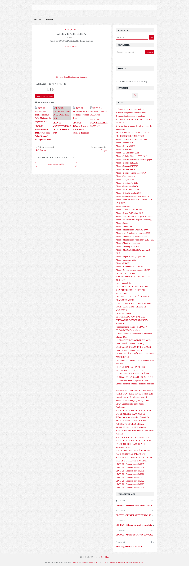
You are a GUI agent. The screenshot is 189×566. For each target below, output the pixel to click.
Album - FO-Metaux (124, 206)
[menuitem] (38, 20)
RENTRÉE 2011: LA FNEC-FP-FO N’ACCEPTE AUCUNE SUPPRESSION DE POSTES (135, 430)
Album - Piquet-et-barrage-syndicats (130, 256)
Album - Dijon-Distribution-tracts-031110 (132, 196)
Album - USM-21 (123, 263)
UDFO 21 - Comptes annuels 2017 (130, 464)
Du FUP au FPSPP (123, 313)
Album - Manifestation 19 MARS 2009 (132, 230)
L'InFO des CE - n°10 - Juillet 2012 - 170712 (134, 377)
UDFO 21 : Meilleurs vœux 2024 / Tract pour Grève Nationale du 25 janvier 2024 (151, 505)
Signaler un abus (93, 562)
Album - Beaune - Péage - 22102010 (131, 173)
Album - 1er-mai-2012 (125, 143)
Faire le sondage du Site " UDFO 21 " (131, 327)
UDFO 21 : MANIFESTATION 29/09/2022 (134, 535)
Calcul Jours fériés (123, 283)
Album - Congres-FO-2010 (127, 183)
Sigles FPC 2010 (122, 447)
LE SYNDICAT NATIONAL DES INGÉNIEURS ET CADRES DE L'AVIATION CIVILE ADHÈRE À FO (132, 370)
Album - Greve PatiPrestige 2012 (129, 213)
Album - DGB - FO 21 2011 (127, 189)
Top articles (74, 562)
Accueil (38, 20)
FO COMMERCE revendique (128, 330)
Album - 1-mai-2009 (124, 149)
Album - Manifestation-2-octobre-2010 (131, 236)
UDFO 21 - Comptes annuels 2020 (130, 474)
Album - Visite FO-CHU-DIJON (129, 266)
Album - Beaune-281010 (126, 169)
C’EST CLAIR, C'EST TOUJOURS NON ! (134, 303)
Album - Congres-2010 (125, 176)
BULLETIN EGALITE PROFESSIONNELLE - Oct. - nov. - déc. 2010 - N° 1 (133, 276)
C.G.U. (104, 562)
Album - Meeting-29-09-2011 (128, 246)
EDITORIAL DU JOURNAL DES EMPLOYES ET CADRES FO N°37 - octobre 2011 (132, 320)
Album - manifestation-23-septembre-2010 (133, 233)
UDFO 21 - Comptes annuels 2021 (130, 477)
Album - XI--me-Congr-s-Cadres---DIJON (133, 270)
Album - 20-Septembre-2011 (127, 153)
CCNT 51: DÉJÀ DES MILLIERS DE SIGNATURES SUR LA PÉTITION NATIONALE (132, 290)
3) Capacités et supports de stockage (130, 116)
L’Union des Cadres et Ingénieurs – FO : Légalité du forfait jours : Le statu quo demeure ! (135, 383)
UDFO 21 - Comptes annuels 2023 (130, 484)
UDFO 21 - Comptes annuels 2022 (130, 481)
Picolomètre (120, 407)
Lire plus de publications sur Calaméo (71, 77)
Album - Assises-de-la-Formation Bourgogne (134, 159)
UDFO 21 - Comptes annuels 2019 (130, 471)
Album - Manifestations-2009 (128, 243)
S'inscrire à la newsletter (44, 96)
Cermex (75, 30)
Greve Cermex (71, 46)
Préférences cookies (137, 562)
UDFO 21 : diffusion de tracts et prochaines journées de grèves (143, 525)
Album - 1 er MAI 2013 (125, 146)
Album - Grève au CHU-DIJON (129, 210)
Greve (67, 30)
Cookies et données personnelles (119, 562)
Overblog (105, 557)
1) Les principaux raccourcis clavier (130, 109)
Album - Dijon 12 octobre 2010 (128, 193)
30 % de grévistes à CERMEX (129, 547)
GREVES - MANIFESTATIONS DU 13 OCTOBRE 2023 (141, 515)
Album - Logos (122, 223)
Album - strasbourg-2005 (126, 260)
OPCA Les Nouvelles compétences (130, 404)
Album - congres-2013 (125, 179)
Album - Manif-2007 (124, 226)
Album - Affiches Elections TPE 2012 (131, 156)
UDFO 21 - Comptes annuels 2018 (130, 467)
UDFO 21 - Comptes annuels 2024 (130, 487)
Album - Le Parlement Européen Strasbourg (133, 220)
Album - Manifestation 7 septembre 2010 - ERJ (135, 240)
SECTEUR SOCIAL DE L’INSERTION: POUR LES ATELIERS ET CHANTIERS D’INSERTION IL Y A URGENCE (133, 440)
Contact (50, 20)
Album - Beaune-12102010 (127, 163)
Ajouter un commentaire (56, 164)
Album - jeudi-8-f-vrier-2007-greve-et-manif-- (134, 216)
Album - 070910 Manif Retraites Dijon (131, 139)
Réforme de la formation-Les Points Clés (132, 417)
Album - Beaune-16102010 (127, 166)
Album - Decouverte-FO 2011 (128, 186)
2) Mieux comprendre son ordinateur (130, 113)
